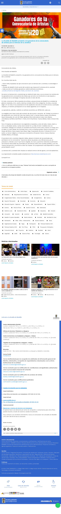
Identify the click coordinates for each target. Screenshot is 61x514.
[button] (46, 3)
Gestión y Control (30, 207)
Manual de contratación (46, 456)
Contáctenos (7, 356)
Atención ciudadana (48, 191)
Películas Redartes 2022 (11, 227)
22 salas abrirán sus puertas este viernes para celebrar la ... (44, 257)
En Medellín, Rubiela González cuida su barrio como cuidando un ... (15, 290)
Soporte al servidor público (20, 446)
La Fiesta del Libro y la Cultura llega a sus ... (14, 257)
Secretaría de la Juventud (23, 51)
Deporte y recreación (10, 201)
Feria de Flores (17, 207)
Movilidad (39, 217)
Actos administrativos (10, 191)
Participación (32, 223)
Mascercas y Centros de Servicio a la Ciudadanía (17, 408)
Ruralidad (40, 230)
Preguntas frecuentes (17, 452)
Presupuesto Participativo (46, 227)
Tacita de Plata (26, 233)
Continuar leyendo (7, 263)
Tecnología (37, 233)
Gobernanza (12, 47)
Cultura (5, 47)
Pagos (22, 223)
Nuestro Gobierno (39, 220)
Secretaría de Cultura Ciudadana (9, 51)
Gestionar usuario (43, 452)
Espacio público (51, 204)
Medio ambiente (28, 217)
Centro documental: (7, 441)
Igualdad (33, 210)
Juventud (26, 214)
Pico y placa (25, 227)
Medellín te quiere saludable (12, 217)
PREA (33, 227)
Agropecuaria (35, 191)
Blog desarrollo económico (21, 194)
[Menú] (5, 3)
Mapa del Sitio (39, 454)
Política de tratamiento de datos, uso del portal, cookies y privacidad (20, 463)
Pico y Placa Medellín (21, 457)
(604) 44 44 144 (23, 487)
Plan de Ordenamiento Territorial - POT (28, 456)
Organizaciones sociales (11, 223)
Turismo (47, 233)
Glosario (51, 452)
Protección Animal (9, 230)
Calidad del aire (37, 194)
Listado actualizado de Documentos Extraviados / (15, 459)
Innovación (7, 214)
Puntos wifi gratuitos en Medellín (37, 457)
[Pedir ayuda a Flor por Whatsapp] (57, 505)
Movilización (8, 220)
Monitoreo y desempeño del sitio (25, 454)
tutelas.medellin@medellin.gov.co (13, 376)
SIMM (15, 233)
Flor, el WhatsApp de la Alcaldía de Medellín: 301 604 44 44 (20, 402)
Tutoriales (12, 457)
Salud (49, 230)
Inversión (17, 214)
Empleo (27, 204)
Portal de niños (51, 457)
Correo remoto (6, 452)
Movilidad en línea (51, 217)
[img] (2, 2)
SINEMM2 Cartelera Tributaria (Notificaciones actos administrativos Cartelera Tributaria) (34, 442)
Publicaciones (32, 446)
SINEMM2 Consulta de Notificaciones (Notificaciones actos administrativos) (22, 444)
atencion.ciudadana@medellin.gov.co (14, 364)
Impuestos (43, 210)
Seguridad (7, 233)
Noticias (4, 10)
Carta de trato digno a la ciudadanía (38, 459)
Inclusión (53, 210)
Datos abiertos (54, 459)
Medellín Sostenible (48, 214)
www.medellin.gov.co (9, 400)
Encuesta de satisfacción (30, 452)
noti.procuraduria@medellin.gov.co (14, 371)
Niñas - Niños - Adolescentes (22, 220)
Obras (50, 220)
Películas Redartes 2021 (47, 223)
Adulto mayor (23, 191)
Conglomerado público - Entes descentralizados (17, 197)
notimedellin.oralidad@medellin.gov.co (15, 381)
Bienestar (7, 194)
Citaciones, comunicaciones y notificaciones (25, 441)
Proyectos (21, 230)
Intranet (53, 487)
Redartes (31, 230)
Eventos (7, 207)
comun (47, 194)
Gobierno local (8, 210)
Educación (42, 201)
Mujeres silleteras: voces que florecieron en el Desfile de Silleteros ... (44, 290)
